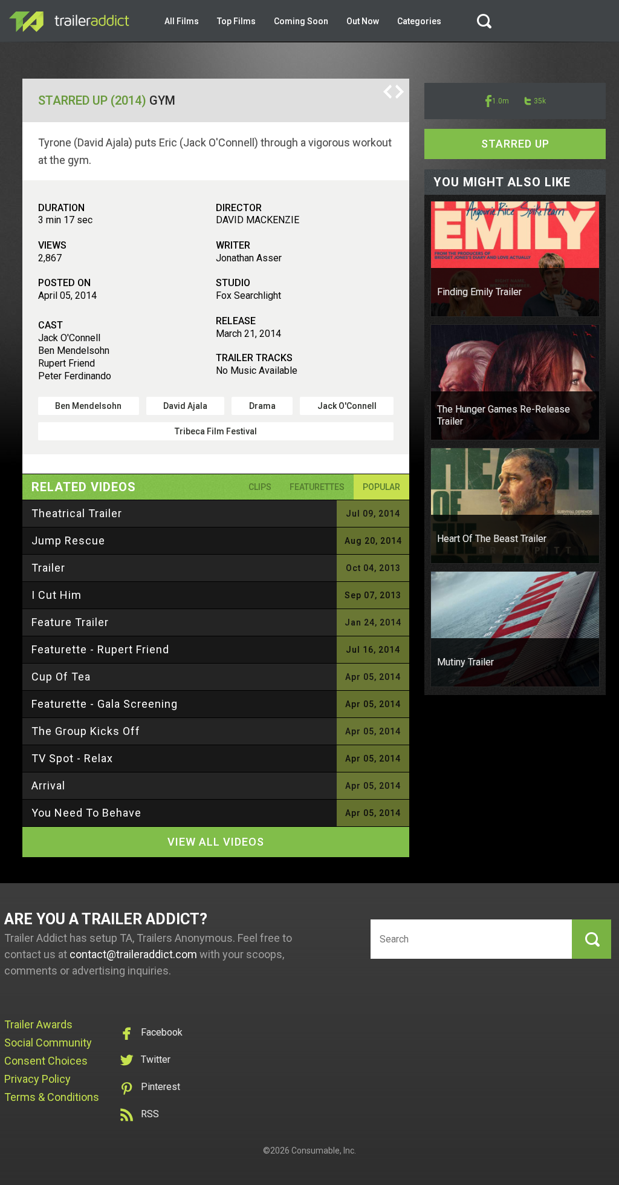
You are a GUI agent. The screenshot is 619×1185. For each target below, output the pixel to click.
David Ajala (185, 406)
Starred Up (515, 143)
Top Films (236, 21)
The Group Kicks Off (85, 731)
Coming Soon (301, 21)
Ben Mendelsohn (88, 406)
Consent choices (46, 1060)
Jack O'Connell (347, 406)
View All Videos (215, 841)
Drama (262, 406)
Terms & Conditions (51, 1097)
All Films (181, 21)
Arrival (48, 785)
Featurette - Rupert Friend (100, 649)
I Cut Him (56, 595)
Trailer (48, 567)
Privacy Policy (37, 1078)
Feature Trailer (70, 622)
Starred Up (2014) (92, 100)
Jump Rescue (68, 540)
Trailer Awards (38, 1024)
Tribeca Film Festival (216, 431)
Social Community (48, 1042)
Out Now (362, 21)
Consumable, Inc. (323, 1150)
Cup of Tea (61, 676)
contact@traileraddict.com (133, 954)
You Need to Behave (86, 812)
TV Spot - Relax (72, 758)
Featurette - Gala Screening (104, 703)
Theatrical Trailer (76, 513)
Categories (419, 21)
